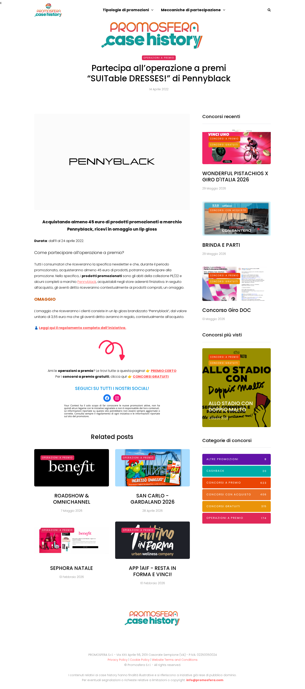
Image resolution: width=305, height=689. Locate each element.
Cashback (236, 471)
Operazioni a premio (159, 57)
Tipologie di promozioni (126, 9)
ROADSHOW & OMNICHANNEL (71, 498)
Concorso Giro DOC (226, 310)
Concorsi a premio (224, 138)
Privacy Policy (118, 660)
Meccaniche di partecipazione (191, 9)
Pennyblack (86, 281)
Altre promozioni (236, 459)
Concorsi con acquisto (228, 210)
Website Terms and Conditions (175, 660)
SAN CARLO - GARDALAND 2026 (152, 498)
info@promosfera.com (204, 680)
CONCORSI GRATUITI (151, 376)
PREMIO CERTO (163, 370)
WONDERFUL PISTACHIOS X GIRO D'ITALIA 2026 (235, 176)
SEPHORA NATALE (71, 568)
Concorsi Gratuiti (224, 144)
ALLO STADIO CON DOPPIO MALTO (231, 406)
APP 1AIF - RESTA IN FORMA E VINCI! (152, 571)
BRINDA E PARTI (221, 245)
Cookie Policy (140, 660)
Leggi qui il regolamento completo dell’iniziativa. (82, 327)
